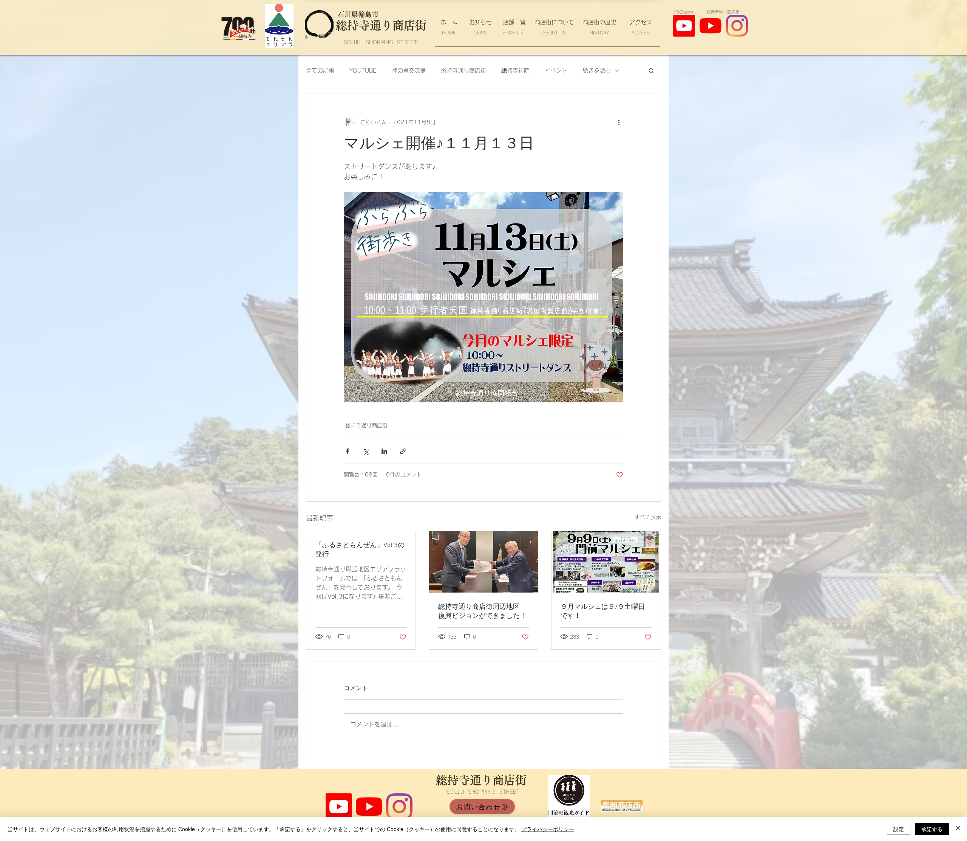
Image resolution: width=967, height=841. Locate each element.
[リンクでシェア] (402, 451)
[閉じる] (957, 829)
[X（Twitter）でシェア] (365, 451)
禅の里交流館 (409, 70)
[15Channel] (339, 806)
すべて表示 (648, 517)
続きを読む (596, 70)
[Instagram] (737, 26)
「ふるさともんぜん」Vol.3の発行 (360, 550)
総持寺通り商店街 (463, 70)
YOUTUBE (363, 70)
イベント (556, 70)
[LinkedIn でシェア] (384, 451)
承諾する (931, 829)
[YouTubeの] (710, 26)
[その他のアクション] (618, 122)
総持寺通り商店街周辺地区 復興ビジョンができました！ (482, 611)
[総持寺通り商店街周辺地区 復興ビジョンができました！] (483, 562)
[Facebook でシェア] (347, 451)
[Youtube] (684, 26)
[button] (651, 70)
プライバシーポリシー (547, 829)
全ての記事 (320, 70)
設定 (898, 829)
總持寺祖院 (515, 70)
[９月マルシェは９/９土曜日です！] (606, 562)
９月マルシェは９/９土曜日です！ (603, 611)
